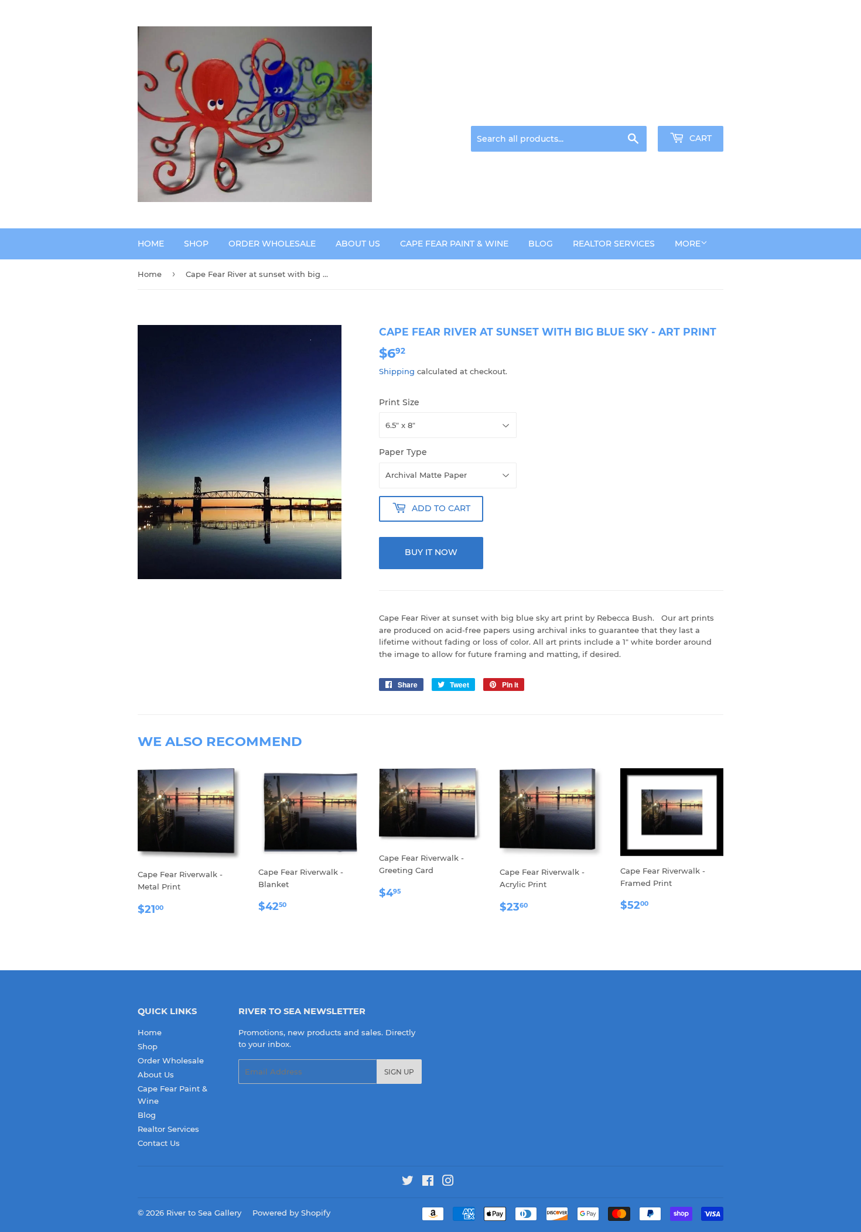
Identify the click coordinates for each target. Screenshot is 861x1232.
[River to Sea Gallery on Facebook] (428, 1182)
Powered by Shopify (291, 1212)
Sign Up (399, 1071)
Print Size (399, 402)
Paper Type (403, 452)
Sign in (631, 111)
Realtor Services (614, 243)
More (688, 243)
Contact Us (159, 1143)
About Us (358, 243)
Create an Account (691, 111)
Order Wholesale (272, 243)
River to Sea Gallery (203, 1212)
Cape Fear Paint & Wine (454, 243)
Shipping (397, 371)
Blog (540, 243)
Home (151, 243)
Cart (699, 138)
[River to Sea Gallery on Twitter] (408, 1182)
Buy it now (431, 552)
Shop (196, 243)
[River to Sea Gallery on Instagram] (448, 1182)
